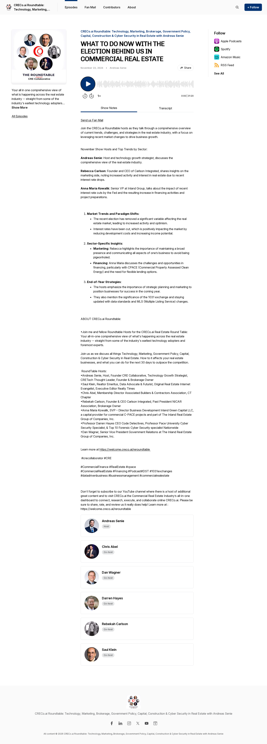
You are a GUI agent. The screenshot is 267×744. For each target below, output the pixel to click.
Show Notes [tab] (109, 108)
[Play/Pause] (88, 84)
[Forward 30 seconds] (91, 95)
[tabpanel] (137, 316)
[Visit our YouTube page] (146, 723)
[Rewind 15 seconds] (85, 95)
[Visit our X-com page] (138, 723)
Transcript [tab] (165, 108)
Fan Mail (90, 7)
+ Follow (253, 7)
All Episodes (20, 116)
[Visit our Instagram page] (129, 723)
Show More (20, 107)
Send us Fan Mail (92, 120)
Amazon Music (230, 57)
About (132, 7)
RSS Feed (227, 65)
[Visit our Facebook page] (112, 723)
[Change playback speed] (99, 95)
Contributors (111, 7)
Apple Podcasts (231, 41)
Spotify (225, 49)
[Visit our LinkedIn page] (120, 723)
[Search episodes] (237, 7)
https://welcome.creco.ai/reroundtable (125, 449)
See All (219, 73)
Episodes (71, 7)
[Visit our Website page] (155, 723)
